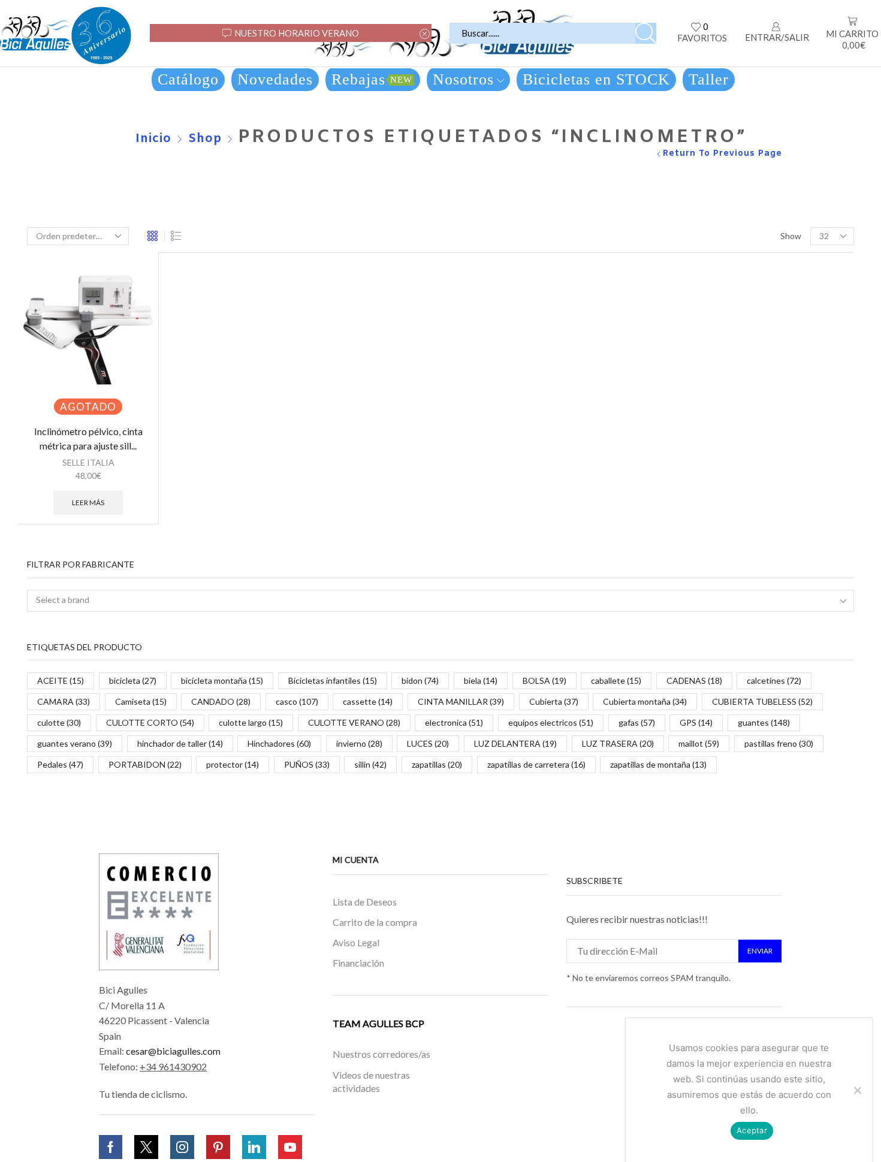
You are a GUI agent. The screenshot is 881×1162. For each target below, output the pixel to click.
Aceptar (752, 1130)
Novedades (275, 79)
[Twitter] (146, 1147)
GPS (696, 722)
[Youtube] (290, 1147)
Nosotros (463, 79)
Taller (709, 79)
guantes (764, 722)
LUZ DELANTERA (515, 743)
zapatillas (437, 764)
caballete (616, 680)
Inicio (153, 139)
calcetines (774, 680)
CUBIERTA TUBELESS (762, 701)
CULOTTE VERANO (354, 722)
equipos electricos (550, 722)
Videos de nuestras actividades (371, 1081)
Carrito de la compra (375, 922)
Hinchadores (279, 743)
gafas (636, 722)
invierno (359, 743)
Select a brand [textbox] (62, 599)
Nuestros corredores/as (381, 1054)
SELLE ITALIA (88, 462)
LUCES (428, 743)
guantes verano (74, 743)
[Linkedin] (254, 1147)
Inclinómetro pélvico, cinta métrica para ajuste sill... (88, 438)
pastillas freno (778, 743)
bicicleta (132, 680)
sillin (370, 764)
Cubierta (553, 701)
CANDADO (221, 701)
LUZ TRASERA (618, 743)
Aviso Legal (356, 942)
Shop (205, 139)
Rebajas (371, 79)
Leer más (88, 502)
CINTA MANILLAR (461, 701)
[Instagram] (182, 1147)
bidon (420, 680)
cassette (368, 701)
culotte (59, 722)
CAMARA (63, 701)
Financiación (358, 962)
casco (297, 701)
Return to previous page (722, 153)
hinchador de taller (180, 743)
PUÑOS (307, 764)
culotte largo (251, 722)
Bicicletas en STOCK (596, 79)
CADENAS (694, 680)
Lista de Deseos (365, 901)
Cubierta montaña (645, 701)
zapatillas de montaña (658, 764)
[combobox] (440, 601)
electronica (454, 722)
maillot (698, 743)
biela (480, 680)
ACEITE (60, 680)
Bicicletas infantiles (332, 680)
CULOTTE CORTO (150, 722)
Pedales (60, 764)
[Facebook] (110, 1147)
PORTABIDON (145, 764)
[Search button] (645, 33)
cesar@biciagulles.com (173, 1051)
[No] (857, 1090)
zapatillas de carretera (536, 764)
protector (232, 764)
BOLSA (544, 680)
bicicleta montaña (222, 680)
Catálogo (188, 79)
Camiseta (141, 701)
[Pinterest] (218, 1147)
